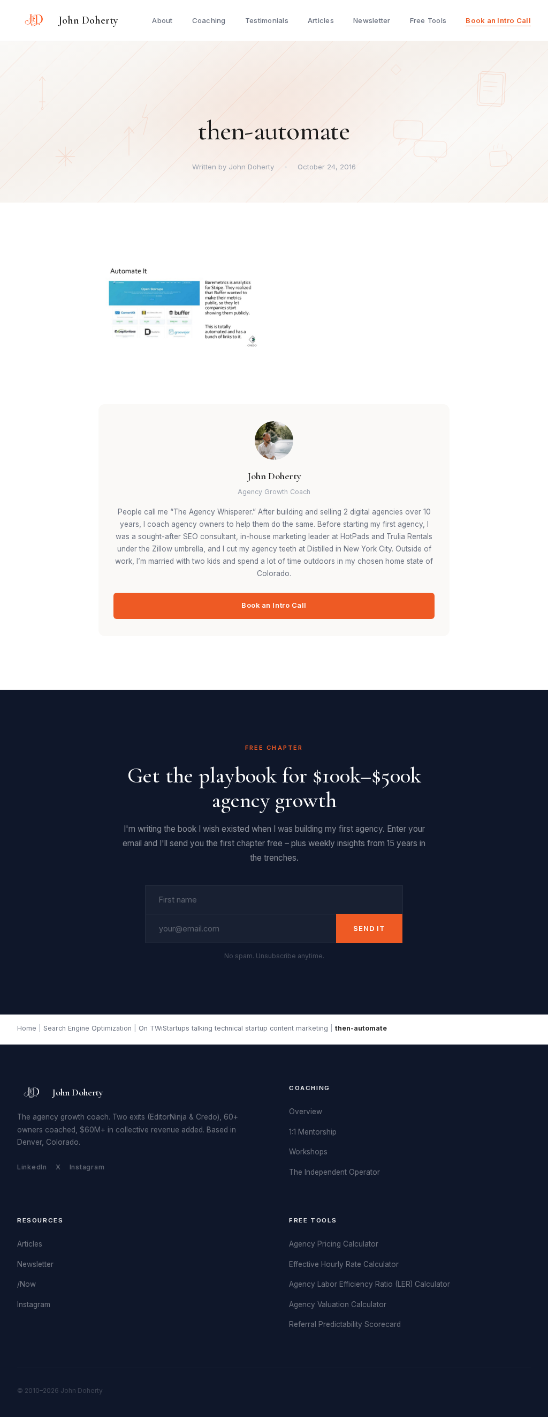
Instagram (87, 1167)
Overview (305, 1111)
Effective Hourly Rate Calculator (344, 1264)
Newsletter (372, 20)
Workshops (308, 1151)
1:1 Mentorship (313, 1132)
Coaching (209, 20)
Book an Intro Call (498, 20)
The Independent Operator (334, 1172)
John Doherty (88, 20)
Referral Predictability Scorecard (345, 1324)
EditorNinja (168, 1117)
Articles (321, 20)
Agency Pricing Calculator (333, 1244)
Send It (369, 928)
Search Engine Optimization (87, 1028)
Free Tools (428, 20)
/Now (26, 1284)
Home (26, 1028)
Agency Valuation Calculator (337, 1304)
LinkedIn (32, 1167)
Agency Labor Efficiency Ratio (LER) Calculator (369, 1284)
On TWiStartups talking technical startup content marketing (233, 1028)
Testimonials (266, 20)
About (162, 20)
